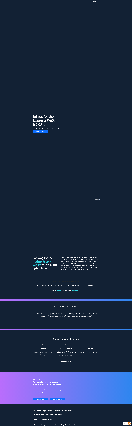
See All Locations (40, 131)
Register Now (66, 362)
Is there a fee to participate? (44, 420)
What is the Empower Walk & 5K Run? (47, 415)
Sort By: (54, 290)
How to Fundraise (57, 399)
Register (95, 1)
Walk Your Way (92, 285)
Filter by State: (67, 290)
